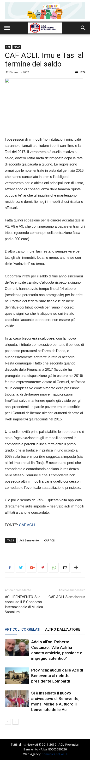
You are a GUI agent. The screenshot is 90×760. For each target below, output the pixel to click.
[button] (83, 28)
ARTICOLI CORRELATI (22, 629)
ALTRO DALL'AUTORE (62, 629)
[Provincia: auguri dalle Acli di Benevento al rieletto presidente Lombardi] (17, 675)
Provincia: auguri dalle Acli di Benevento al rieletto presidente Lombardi (57, 675)
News (17, 47)
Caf (8, 47)
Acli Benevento (29, 540)
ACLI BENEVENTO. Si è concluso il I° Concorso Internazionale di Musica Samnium (24, 604)
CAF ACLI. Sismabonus (66, 597)
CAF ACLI (27, 525)
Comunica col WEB (54, 754)
